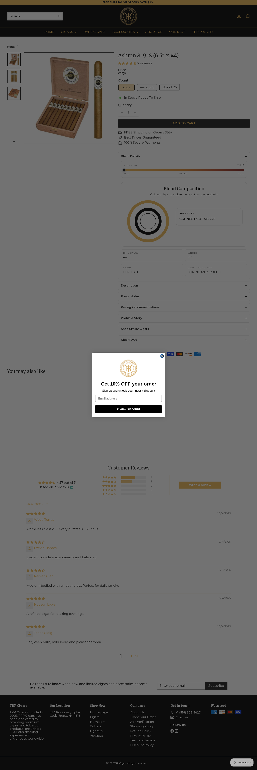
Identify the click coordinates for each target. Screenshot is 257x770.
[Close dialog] (162, 356)
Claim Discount (128, 409)
